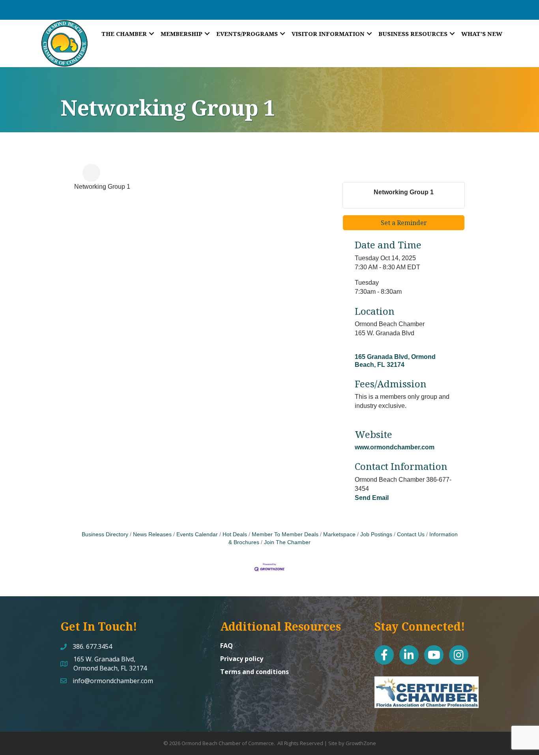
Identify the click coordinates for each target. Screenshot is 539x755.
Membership (181, 34)
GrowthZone (361, 743)
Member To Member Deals (285, 534)
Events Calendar (197, 534)
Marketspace (339, 534)
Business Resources (412, 34)
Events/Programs (247, 34)
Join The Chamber (287, 542)
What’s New (481, 34)
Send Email (372, 497)
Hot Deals (235, 534)
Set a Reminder (404, 222)
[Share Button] (91, 173)
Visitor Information (328, 34)
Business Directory (105, 534)
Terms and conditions (254, 671)
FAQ (226, 645)
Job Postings (376, 534)
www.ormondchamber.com (394, 447)
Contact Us (411, 534)
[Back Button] (77, 175)
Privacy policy (241, 658)
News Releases (152, 534)
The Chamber (124, 34)
